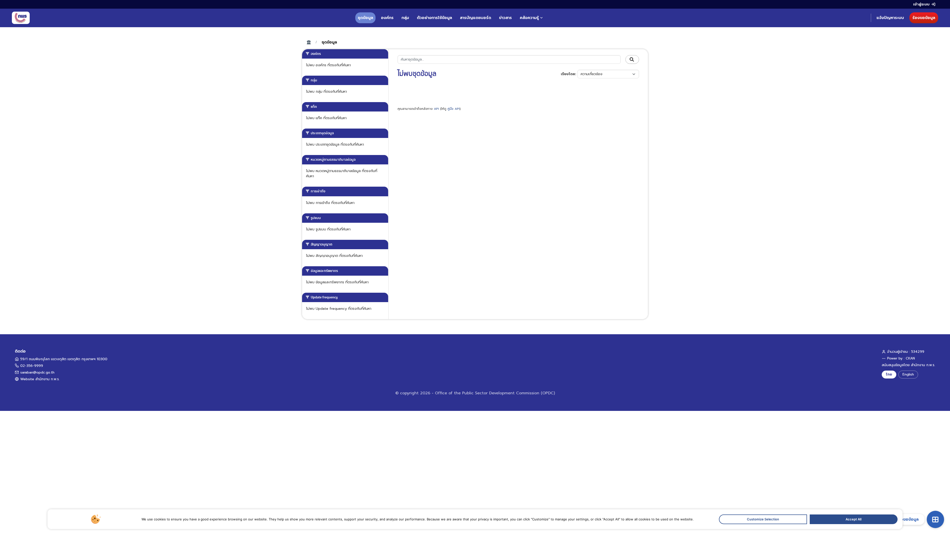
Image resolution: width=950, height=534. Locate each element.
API (436, 109)
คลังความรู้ (529, 18)
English (908, 374)
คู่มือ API (454, 109)
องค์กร (387, 18)
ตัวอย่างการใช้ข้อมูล (434, 18)
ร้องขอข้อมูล (923, 18)
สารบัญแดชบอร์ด (475, 18)
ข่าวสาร (505, 18)
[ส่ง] (632, 59)
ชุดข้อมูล (365, 18)
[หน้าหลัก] (21, 18)
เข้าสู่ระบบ (921, 4)
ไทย (889, 374)
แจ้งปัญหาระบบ (890, 18)
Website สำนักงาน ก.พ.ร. (40, 379)
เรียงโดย (568, 74)
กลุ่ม (405, 18)
